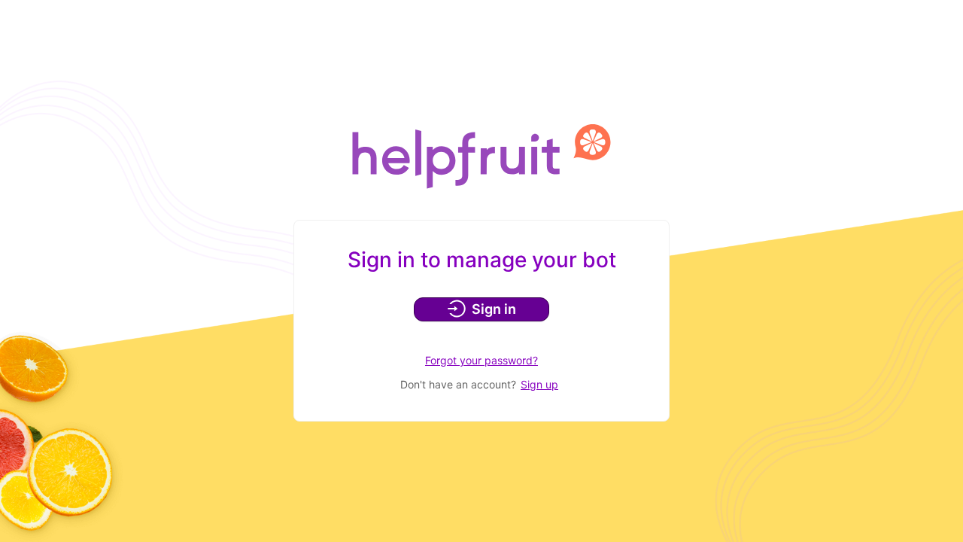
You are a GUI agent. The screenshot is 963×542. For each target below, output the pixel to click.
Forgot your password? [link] (481, 360)
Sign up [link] (539, 384)
